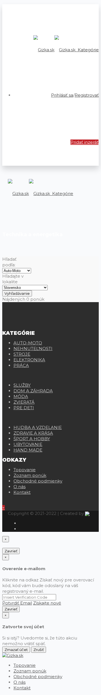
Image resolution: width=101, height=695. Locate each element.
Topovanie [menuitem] (24, 665)
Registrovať (87, 95)
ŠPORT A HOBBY (31, 438)
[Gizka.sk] (54, 49)
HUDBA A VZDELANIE (37, 427)
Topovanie (24, 469)
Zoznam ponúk (29, 475)
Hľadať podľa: (9, 261)
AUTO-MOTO (27, 343)
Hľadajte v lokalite (13, 278)
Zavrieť (10, 551)
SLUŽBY (22, 385)
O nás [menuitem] (19, 682)
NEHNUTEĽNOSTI (32, 348)
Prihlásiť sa (62, 95)
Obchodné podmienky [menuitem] (37, 676)
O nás (19, 486)
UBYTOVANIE (27, 444)
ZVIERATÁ (24, 402)
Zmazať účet (16, 649)
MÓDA (20, 396)
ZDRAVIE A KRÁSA (33, 433)
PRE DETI (23, 407)
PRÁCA (21, 365)
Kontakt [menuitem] (22, 687)
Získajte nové (47, 603)
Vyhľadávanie (17, 293)
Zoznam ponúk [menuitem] (29, 671)
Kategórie (88, 49)
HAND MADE (27, 450)
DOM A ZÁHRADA (33, 390)
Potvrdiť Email (17, 603)
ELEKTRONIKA (29, 359)
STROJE (21, 354)
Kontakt (22, 492)
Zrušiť (38, 649)
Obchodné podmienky (37, 481)
